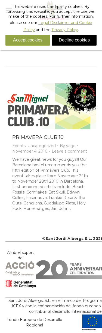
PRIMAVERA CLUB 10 (38, 137)
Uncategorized (41, 145)
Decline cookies (74, 40)
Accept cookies (27, 40)
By (68, 145)
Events (19, 145)
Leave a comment (69, 151)
